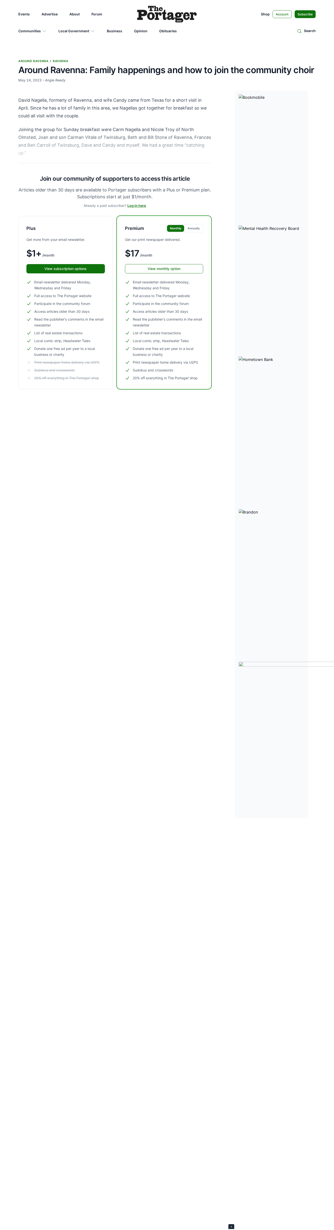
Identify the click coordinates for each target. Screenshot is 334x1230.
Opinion (140, 31)
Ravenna (60, 61)
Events (24, 14)
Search (310, 31)
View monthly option (164, 269)
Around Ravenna (33, 61)
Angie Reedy (55, 80)
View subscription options (66, 269)
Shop (265, 14)
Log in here (136, 205)
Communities (29, 31)
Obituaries (168, 31)
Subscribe (305, 14)
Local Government (73, 31)
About (74, 14)
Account (282, 14)
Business (114, 31)
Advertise (50, 14)
